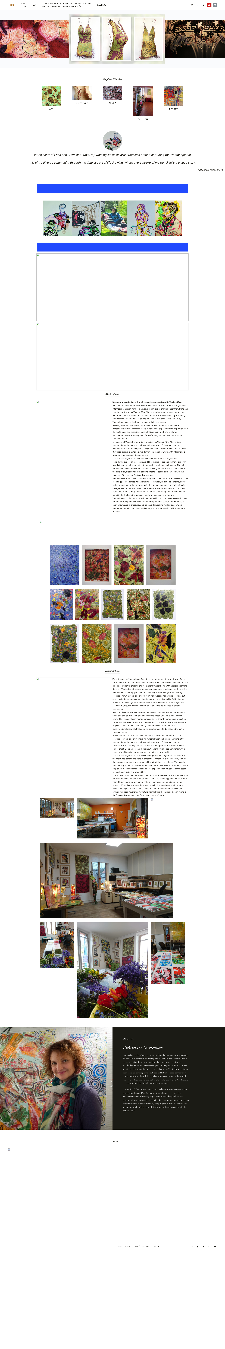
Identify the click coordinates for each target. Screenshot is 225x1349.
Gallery (101, 5)
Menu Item (24, 5)
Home (11, 5)
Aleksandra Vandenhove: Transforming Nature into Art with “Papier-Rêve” (66, 5)
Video (115, 1141)
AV (34, 5)
